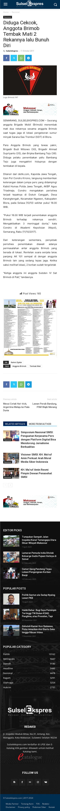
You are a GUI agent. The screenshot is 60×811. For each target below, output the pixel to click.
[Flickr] (30, 782)
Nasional (16, 12)
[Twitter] (14, 58)
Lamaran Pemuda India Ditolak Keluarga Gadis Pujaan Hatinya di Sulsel (39, 556)
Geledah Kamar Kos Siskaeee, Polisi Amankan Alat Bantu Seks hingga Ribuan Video (38, 629)
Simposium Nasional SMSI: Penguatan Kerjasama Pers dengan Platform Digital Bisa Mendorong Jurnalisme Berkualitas (38, 439)
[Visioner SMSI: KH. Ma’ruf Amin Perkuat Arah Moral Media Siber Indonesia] (11, 458)
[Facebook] (6, 58)
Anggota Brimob (19, 366)
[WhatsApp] (21, 58)
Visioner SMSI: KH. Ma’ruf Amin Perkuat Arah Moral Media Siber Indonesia (36, 458)
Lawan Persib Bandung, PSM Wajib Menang (44, 405)
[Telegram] (28, 58)
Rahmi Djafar (16, 362)
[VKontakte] (46, 782)
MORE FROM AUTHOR (40, 424)
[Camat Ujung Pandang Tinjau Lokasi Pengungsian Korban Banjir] (11, 573)
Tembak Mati (35, 366)
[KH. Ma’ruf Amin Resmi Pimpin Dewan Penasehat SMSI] (11, 473)
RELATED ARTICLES (15, 424)
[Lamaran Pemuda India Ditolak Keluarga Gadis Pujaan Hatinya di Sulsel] (11, 557)
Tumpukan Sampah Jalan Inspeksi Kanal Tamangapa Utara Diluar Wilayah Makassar (39, 540)
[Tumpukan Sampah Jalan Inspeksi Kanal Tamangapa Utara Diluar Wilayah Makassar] (11, 540)
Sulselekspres (12, 51)
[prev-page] (5, 485)
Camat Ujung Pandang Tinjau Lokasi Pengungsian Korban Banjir (37, 572)
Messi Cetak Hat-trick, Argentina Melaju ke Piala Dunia (16, 407)
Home (6, 12)
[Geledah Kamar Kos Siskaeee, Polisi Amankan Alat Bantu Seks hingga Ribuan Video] (11, 630)
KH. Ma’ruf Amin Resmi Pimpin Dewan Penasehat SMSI (36, 473)
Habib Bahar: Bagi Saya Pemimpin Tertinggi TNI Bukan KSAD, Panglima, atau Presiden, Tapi (39, 613)
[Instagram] (38, 782)
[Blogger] (14, 782)
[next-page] (10, 485)
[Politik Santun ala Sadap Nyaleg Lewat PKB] (11, 599)
